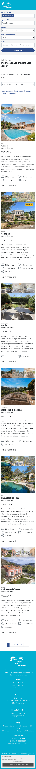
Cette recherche (9, 94)
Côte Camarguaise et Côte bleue (18, 700)
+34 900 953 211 (20, 741)
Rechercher (18, 50)
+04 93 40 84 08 (19, 739)
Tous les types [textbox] (7, 23)
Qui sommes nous (18, 713)
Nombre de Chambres (8, 34)
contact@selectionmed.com (18, 743)
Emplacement (6, 12)
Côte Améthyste (18, 703)
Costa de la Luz (18, 685)
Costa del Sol (18, 683)
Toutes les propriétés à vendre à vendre (16, 91)
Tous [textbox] (4, 38)
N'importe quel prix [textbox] (9, 30)
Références (5, 42)
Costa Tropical (18, 688)
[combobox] (18, 16)
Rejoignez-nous (18, 716)
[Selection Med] (6, 5)
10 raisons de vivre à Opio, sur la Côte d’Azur (18, 731)
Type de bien (5, 20)
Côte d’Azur (18, 698)
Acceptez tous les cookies (18, 764)
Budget (3, 27)
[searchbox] (15, 16)
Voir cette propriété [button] (9, 186)
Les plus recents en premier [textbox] (12, 84)
